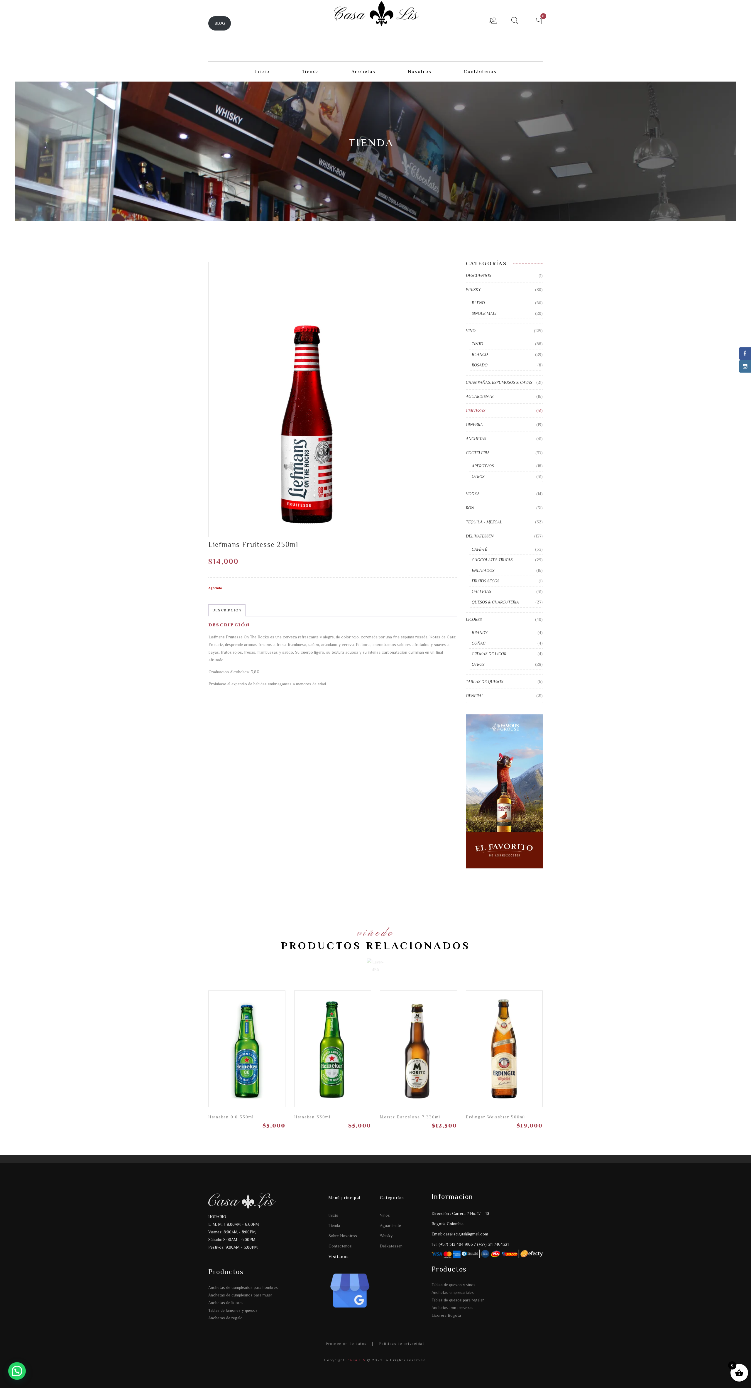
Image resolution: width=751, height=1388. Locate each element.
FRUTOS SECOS (485, 581)
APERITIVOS (483, 466)
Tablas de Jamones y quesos (233, 1310)
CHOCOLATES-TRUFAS (492, 559)
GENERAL (475, 695)
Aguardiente (390, 1225)
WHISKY (473, 289)
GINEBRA (474, 424)
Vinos (385, 1215)
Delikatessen (391, 1246)
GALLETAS (481, 591)
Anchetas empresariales (453, 1292)
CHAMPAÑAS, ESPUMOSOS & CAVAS (499, 382)
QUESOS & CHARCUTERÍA (495, 602)
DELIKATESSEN (480, 536)
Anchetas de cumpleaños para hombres (243, 1287)
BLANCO (480, 354)
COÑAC (479, 643)
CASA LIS (355, 1360)
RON (470, 508)
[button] (17, 1371)
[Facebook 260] (745, 353)
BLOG (219, 23)
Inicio (333, 1215)
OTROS (478, 476)
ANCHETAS (476, 438)
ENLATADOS (483, 570)
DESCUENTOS (478, 275)
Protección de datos (346, 1344)
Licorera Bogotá (446, 1315)
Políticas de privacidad (402, 1344)
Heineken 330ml (312, 1117)
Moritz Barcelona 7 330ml (410, 1117)
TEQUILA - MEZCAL (484, 522)
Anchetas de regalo (225, 1318)
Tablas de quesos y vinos (454, 1284)
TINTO (477, 343)
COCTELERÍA (478, 452)
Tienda (334, 1225)
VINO (471, 330)
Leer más (277, 1045)
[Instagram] (745, 366)
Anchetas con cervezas (452, 1307)
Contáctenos (340, 1246)
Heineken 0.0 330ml (231, 1117)
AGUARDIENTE (479, 396)
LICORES (474, 619)
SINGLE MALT (484, 313)
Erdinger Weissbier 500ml (495, 1117)
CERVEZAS (475, 410)
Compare (257, 1043)
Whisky (386, 1235)
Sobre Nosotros (343, 1235)
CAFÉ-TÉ (479, 549)
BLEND (478, 302)
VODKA (473, 493)
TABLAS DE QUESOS (484, 681)
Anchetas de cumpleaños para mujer (240, 1295)
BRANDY (480, 632)
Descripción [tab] (226, 610)
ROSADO (480, 365)
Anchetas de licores (225, 1302)
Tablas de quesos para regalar (458, 1300)
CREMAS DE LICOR (489, 653)
